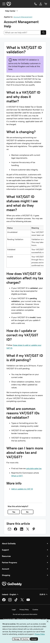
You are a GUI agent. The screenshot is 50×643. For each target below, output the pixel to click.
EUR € (42, 594)
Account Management (22, 17)
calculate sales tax (34, 468)
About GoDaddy (9, 543)
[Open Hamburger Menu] (3, 4)
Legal (14, 609)
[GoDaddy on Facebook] (4, 601)
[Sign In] (40, 4)
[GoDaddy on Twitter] (22, 601)
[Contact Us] (35, 4)
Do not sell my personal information (25, 614)
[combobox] (22, 32)
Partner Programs (9, 562)
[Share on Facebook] (15, 529)
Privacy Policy (24, 609)
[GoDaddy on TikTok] (16, 601)
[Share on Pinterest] (34, 529)
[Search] (43, 32)
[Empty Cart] (45, 4)
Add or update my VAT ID (22, 489)
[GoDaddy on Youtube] (28, 601)
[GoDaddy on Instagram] (10, 601)
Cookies (35, 609)
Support (5, 550)
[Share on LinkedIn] (22, 529)
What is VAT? (17, 476)
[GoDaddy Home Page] (12, 584)
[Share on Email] (9, 529)
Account (5, 569)
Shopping (6, 575)
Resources (6, 556)
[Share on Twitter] (28, 529)
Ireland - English (9, 594)
